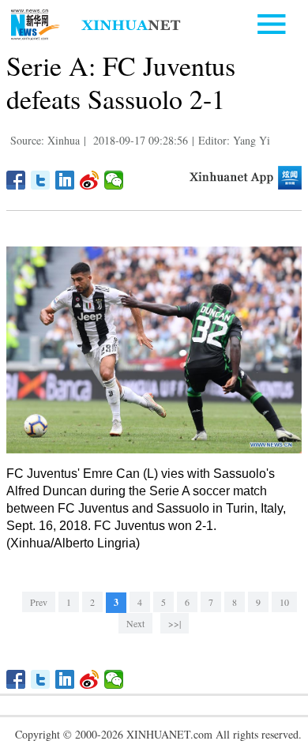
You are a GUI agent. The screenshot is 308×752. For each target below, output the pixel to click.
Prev (38, 602)
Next (135, 623)
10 (284, 602)
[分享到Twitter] (41, 180)
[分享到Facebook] (16, 180)
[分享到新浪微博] (90, 180)
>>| (174, 623)
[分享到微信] (114, 180)
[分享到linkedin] (65, 180)
